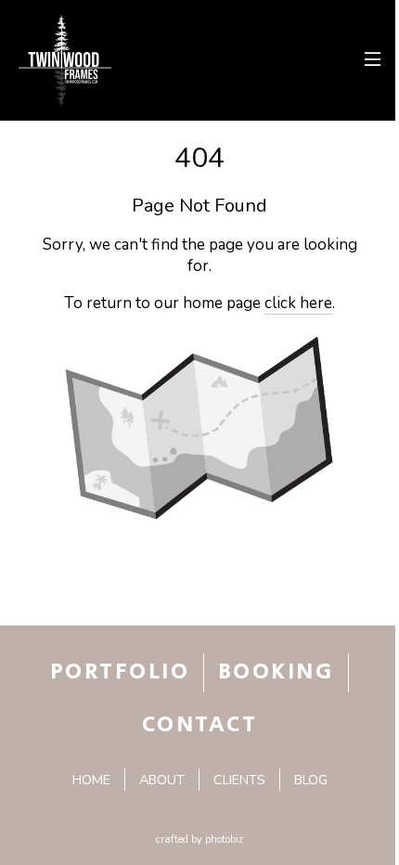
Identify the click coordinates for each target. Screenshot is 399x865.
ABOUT (162, 779)
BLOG (311, 779)
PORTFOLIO (119, 672)
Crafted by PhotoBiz (199, 839)
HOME (91, 779)
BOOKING (275, 672)
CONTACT (199, 725)
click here (298, 303)
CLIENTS (239, 779)
